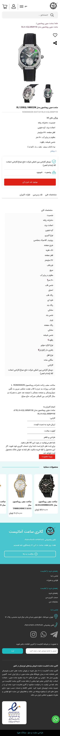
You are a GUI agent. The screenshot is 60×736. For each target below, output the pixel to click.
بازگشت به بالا (28, 554)
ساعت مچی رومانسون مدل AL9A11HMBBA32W (46, 503)
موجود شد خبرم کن (30, 182)
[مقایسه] (55, 39)
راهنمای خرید (53, 593)
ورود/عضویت (47, 456)
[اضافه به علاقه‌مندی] (55, 35)
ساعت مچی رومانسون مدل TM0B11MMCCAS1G (22, 505)
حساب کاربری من (51, 597)
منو (21, 6)
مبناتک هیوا (21, 732)
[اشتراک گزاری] (55, 43)
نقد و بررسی (37, 195)
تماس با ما (54, 576)
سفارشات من (53, 602)
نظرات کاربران (25, 195)
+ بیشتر (53, 151)
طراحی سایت (38, 732)
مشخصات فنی (51, 195)
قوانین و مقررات (52, 580)
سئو (29, 732)
